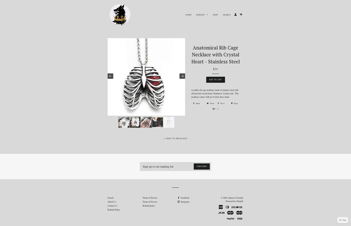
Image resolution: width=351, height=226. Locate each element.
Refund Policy (114, 209)
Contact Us (112, 205)
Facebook (184, 197)
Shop (215, 15)
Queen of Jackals (236, 197)
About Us (112, 201)
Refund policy (149, 205)
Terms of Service (150, 197)
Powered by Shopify (234, 201)
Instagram (184, 201)
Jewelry (200, 15)
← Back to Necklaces (175, 138)
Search (226, 15)
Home (189, 15)
